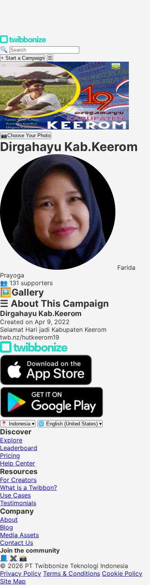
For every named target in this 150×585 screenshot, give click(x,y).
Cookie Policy (122, 573)
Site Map (13, 581)
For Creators (18, 480)
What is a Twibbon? (28, 487)
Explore (11, 440)
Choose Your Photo (25, 135)
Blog (6, 527)
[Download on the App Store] (46, 383)
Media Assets (19, 535)
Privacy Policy (20, 573)
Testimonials (18, 503)
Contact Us (16, 542)
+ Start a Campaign (22, 58)
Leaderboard (18, 448)
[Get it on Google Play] (51, 415)
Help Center (17, 463)
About (9, 519)
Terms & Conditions (71, 573)
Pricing (10, 455)
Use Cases (15, 495)
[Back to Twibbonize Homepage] (34, 351)
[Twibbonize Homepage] (23, 41)
